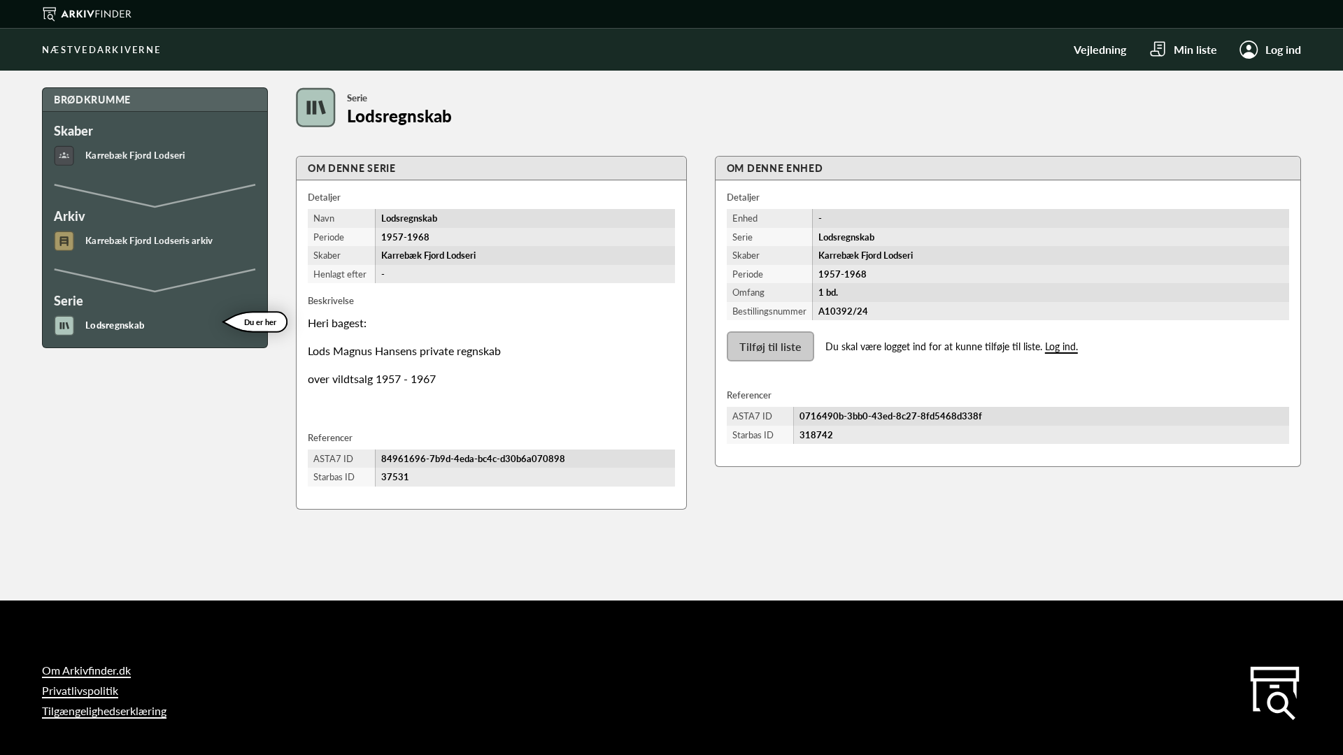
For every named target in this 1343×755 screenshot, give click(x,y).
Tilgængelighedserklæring (104, 710)
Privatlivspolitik (80, 690)
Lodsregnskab (114, 325)
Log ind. (1061, 346)
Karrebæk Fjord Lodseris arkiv (149, 240)
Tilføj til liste (770, 346)
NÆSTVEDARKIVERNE (101, 49)
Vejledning (1100, 49)
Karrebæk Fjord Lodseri (135, 155)
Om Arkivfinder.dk (86, 670)
